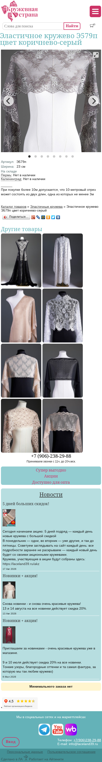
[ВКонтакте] (58, 217)
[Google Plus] (33, 217)
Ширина (7, 166)
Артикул (7, 162)
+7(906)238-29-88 (87, 740)
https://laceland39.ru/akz (21, 564)
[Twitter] (53, 217)
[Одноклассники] (48, 217)
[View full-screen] (96, 55)
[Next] (93, 101)
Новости (51, 494)
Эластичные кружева (46, 206)
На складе (9, 171)
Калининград (11, 179)
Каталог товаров (13, 206)
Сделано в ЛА (12, 759)
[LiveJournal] (38, 217)
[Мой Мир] (43, 217)
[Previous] (8, 101)
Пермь (6, 175)
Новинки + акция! (20, 575)
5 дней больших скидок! (26, 503)
